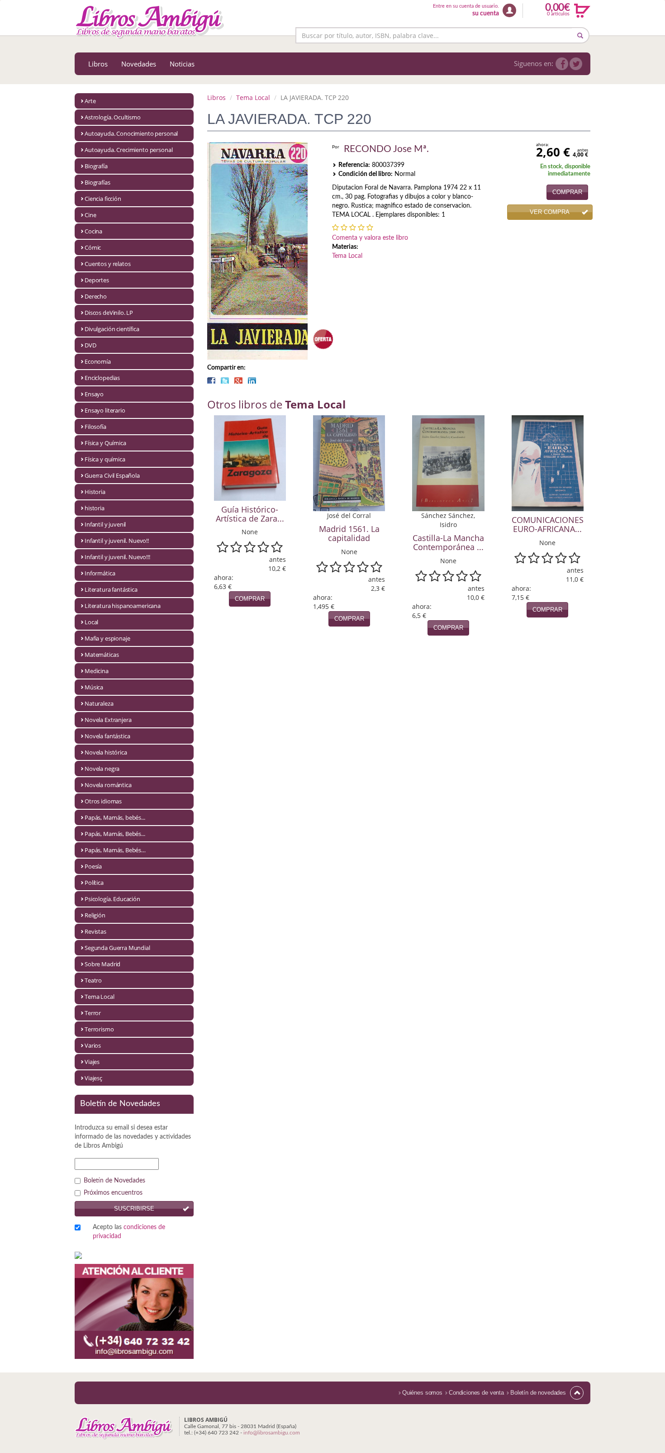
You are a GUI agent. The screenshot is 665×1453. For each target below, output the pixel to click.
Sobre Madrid (102, 964)
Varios (93, 1045)
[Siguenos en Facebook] (562, 63)
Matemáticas (102, 655)
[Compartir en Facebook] (211, 380)
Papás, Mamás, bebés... (115, 817)
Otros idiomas (103, 801)
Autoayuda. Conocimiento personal (131, 133)
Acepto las (129, 1231)
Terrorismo (99, 1029)
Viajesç (93, 1078)
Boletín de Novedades (114, 1181)
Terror (93, 1013)
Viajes (92, 1062)
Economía (98, 361)
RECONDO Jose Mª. (386, 149)
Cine (90, 215)
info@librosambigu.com (271, 1432)
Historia (95, 492)
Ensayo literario (105, 410)
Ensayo (94, 394)
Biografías (97, 182)
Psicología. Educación (112, 899)
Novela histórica (106, 752)
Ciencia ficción (103, 199)
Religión (95, 915)
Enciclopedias (102, 378)
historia (94, 508)
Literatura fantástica (111, 589)
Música (94, 687)
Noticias (182, 63)
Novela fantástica (107, 736)
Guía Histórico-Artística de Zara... (250, 514)
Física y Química (105, 443)
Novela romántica (108, 785)
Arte (90, 101)
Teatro (93, 980)
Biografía (96, 166)
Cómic (93, 247)
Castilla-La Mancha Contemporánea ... (448, 542)
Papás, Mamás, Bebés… (115, 850)
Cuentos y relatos (107, 264)
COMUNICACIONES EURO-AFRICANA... (548, 524)
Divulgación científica (112, 329)
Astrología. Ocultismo (113, 117)
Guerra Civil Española (112, 475)
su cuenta (485, 13)
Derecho (96, 296)
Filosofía (95, 427)
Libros (98, 63)
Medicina (97, 671)
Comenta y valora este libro (370, 238)
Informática (100, 573)
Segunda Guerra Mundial (117, 948)
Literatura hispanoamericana (123, 606)
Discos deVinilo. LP (109, 313)
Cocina (93, 231)
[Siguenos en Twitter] (576, 63)
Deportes (97, 280)
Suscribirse (134, 1208)
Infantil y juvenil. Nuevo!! (117, 541)
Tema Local (99, 996)
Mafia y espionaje (107, 638)
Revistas (95, 931)
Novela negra (102, 768)
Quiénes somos (422, 1392)
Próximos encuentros (113, 1193)
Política (94, 882)
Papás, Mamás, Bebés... (115, 834)
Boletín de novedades (538, 1392)
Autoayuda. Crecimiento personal (128, 150)
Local (91, 622)
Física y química (105, 459)
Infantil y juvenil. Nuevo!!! (117, 557)
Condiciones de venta (476, 1392)
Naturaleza (99, 703)
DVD (90, 345)
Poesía (93, 866)
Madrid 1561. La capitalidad (349, 533)
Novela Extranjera (108, 720)
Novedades (138, 63)
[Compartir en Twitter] (225, 380)
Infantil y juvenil (105, 524)
